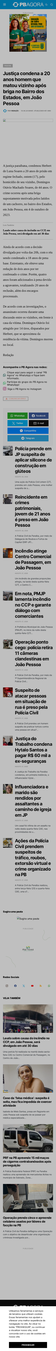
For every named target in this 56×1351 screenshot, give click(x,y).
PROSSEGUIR (28, 1345)
